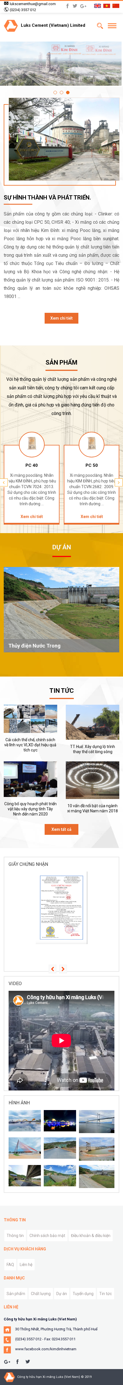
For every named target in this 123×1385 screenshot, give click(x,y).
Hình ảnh (19, 1102)
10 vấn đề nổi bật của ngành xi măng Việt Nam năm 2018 (92, 808)
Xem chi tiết (61, 318)
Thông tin (15, 1235)
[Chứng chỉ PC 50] (61, 908)
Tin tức (105, 1293)
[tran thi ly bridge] (25, 1148)
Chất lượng (41, 1293)
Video (15, 983)
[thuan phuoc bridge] (96, 1121)
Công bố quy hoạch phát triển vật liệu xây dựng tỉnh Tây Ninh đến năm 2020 (30, 809)
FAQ (10, 1264)
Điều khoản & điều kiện (90, 1235)
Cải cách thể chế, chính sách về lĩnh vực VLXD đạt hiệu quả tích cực (30, 744)
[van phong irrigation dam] (96, 1149)
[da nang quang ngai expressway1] (60, 1148)
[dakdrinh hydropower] (60, 1175)
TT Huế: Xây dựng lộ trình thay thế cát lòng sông (92, 749)
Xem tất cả (61, 829)
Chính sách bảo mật (47, 1235)
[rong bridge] (60, 1120)
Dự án (61, 1293)
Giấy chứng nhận (28, 864)
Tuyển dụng (83, 1293)
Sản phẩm (16, 1293)
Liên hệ (26, 1264)
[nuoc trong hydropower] (96, 1176)
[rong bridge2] (25, 1120)
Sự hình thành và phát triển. (47, 197)
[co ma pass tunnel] (25, 1175)
